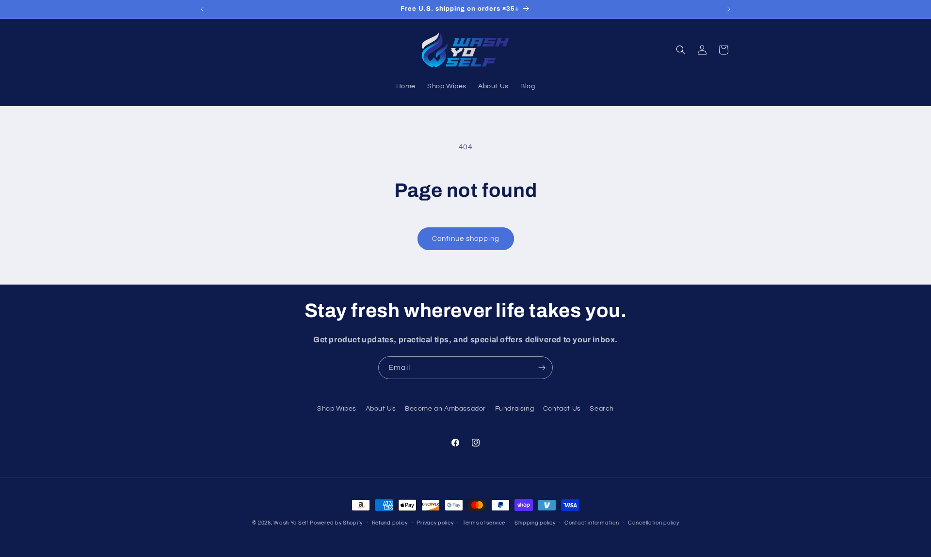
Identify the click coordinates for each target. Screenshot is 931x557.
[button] (680, 50)
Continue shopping (465, 238)
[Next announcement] (728, 9)
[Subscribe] (541, 367)
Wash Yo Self (290, 522)
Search (602, 408)
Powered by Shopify (336, 522)
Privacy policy (435, 522)
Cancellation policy (653, 522)
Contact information (591, 522)
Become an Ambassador (445, 408)
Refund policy (390, 522)
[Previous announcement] (202, 9)
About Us (381, 408)
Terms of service (484, 522)
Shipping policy (535, 522)
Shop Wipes (336, 408)
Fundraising (514, 408)
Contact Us (562, 408)
